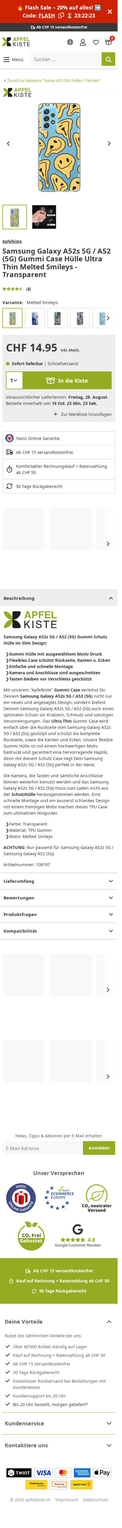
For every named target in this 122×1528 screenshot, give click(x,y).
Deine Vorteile (24, 1321)
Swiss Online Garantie (38, 438)
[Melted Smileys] (12, 318)
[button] (12, 59)
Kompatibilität (20, 931)
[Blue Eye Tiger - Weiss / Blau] (57, 318)
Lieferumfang (19, 881)
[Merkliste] (96, 42)
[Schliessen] (110, 12)
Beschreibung (19, 598)
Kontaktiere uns (26, 1445)
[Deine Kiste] (109, 42)
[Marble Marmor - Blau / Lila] (34, 318)
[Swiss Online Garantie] (21, 1198)
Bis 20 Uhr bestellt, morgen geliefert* (50, 1404)
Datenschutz (95, 1499)
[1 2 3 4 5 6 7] (14, 380)
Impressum (66, 1499)
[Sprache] (70, 42)
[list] (58, 143)
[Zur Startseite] (16, 42)
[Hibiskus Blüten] (79, 318)
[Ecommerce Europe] (59, 1198)
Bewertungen (19, 898)
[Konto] (83, 42)
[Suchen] (108, 59)
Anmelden (99, 1148)
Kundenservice (24, 1423)
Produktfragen (20, 914)
